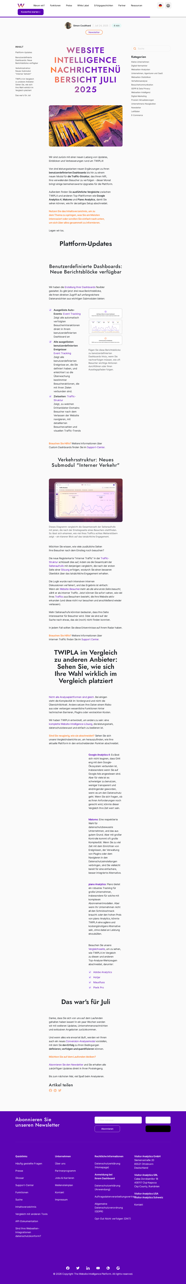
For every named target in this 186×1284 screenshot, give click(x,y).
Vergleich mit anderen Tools (31, 1214)
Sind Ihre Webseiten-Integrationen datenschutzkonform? (28, 1232)
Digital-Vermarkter (139, 65)
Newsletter (94, 32)
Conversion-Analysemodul (80, 1041)
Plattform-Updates (23, 52)
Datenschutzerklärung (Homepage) (107, 1165)
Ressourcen (136, 5)
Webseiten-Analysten (140, 69)
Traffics (59, 596)
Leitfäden (135, 111)
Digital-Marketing (139, 96)
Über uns (60, 1163)
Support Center (90, 639)
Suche (18, 1199)
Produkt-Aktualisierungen (142, 100)
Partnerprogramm (65, 1170)
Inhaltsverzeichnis (25, 1206)
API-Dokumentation (26, 1221)
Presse (19, 1170)
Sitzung (65, 569)
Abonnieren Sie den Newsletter (66, 1064)
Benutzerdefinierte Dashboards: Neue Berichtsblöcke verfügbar (26, 60)
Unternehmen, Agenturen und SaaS (147, 73)
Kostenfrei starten (30, 11)
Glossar (19, 1178)
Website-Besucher (70, 589)
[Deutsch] (160, 5)
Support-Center (96, 447)
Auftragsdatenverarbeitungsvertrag (113, 1196)
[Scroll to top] (179, 1268)
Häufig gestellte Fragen (28, 1163)
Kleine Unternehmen (140, 62)
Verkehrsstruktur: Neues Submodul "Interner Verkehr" (23, 71)
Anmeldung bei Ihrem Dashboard (105, 1176)
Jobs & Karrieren (64, 1178)
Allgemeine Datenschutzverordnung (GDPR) (109, 1207)
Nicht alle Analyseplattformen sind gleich (71, 697)
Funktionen (55, 5)
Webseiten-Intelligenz (140, 92)
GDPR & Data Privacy (140, 88)
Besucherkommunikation (142, 85)
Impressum (61, 1199)
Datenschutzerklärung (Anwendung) (107, 1187)
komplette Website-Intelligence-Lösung (70, 724)
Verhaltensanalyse (139, 81)
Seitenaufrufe (56, 565)
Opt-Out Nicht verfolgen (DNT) (113, 1218)
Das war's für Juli (23, 95)
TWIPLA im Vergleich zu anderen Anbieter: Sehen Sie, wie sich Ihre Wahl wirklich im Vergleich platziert (24, 84)
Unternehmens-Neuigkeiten (143, 104)
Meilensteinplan (64, 1185)
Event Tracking (72, 313)
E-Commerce (137, 115)
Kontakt (59, 1192)
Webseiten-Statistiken (141, 77)
